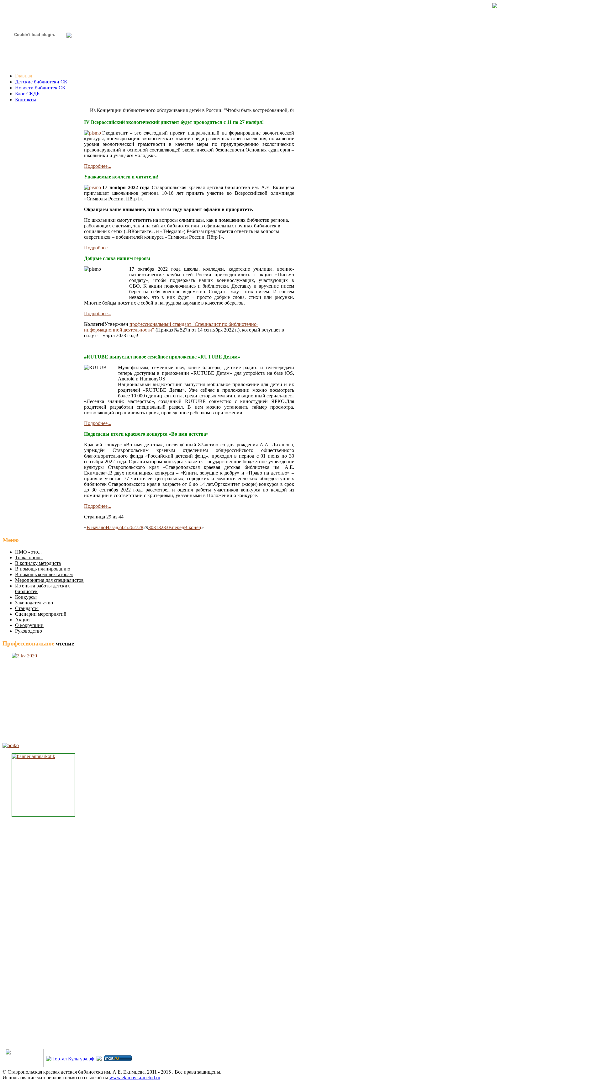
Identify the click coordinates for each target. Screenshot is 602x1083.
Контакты (25, 100)
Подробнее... (97, 166)
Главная (23, 76)
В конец (192, 527)
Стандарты (27, 608)
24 (120, 527)
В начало (96, 527)
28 (140, 527)
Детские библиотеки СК (41, 82)
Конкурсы (26, 597)
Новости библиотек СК (40, 88)
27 (135, 527)
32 (160, 527)
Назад (112, 527)
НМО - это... (28, 552)
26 (130, 527)
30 (150, 527)
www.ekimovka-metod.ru (134, 1077)
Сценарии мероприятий (40, 614)
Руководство (28, 631)
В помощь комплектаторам (44, 574)
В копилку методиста (38, 563)
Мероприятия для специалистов (49, 580)
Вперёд (176, 527)
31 (155, 527)
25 (125, 527)
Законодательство (34, 602)
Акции (22, 619)
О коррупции (29, 625)
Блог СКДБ (27, 94)
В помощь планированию (42, 568)
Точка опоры (29, 557)
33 (165, 527)
